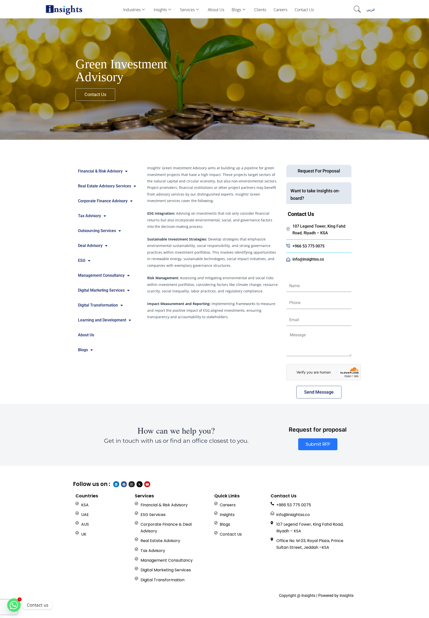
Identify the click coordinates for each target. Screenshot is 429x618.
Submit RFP (318, 444)
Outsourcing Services (97, 230)
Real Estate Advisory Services (104, 186)
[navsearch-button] (357, 10)
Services (187, 9)
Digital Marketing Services (101, 290)
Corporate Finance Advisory (103, 201)
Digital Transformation (98, 305)
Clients (260, 9)
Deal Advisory (90, 245)
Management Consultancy (101, 275)
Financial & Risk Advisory (100, 171)
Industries (132, 9)
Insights (160, 9)
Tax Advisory (89, 215)
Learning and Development (102, 320)
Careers (280, 9)
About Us (216, 9)
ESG (81, 260)
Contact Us (304, 9)
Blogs (236, 9)
